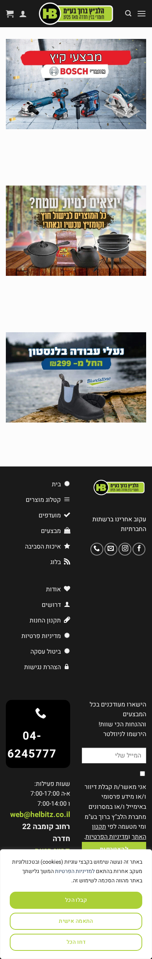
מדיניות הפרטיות (106, 837)
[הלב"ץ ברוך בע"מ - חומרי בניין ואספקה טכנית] (76, 13)
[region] (76, 904)
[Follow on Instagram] (124, 549)
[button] (141, 13)
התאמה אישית (76, 921)
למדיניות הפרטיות (75, 871)
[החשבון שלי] (23, 13)
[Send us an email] (110, 549)
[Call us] (96, 549)
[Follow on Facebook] (139, 549)
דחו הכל (76, 942)
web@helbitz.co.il (40, 814)
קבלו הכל (76, 900)
